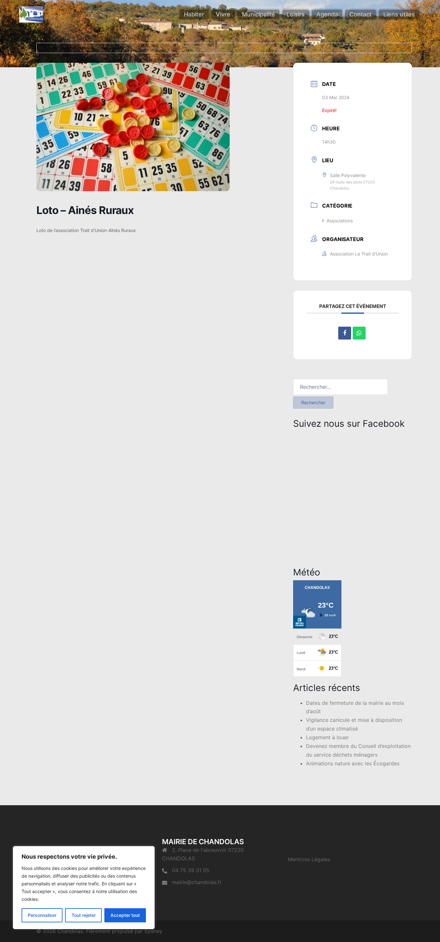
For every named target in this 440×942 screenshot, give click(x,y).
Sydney (153, 931)
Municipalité (258, 14)
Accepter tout (125, 915)
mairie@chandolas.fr (197, 882)
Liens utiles (399, 14)
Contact (360, 14)
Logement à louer (327, 737)
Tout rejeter (84, 915)
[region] (84, 887)
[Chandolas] (31, 14)
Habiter (194, 14)
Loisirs (296, 14)
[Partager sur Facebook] (344, 333)
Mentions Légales (309, 859)
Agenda (327, 14)
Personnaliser (42, 915)
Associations (112, 48)
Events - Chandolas (78, 48)
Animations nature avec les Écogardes (352, 763)
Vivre (223, 14)
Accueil (49, 48)
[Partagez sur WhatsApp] (359, 333)
